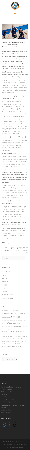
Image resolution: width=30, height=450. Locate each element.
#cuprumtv (4, 310)
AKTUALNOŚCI (15, 47)
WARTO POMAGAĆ (7, 298)
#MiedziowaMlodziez (6, 317)
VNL (21, 343)
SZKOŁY (4, 291)
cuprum (22, 331)
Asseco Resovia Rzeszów (21, 326)
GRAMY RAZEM (6, 282)
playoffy (10, 338)
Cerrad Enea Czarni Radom (14, 331)
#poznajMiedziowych (7, 320)
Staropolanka (9, 343)
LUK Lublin (16, 336)
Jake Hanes (13, 243)
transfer (13, 343)
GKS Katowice (11, 334)
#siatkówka (7, 323)
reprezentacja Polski (13, 341)
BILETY (4, 275)
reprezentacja (5, 341)
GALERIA (4, 278)
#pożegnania (14, 320)
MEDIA (4, 288)
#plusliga (7, 243)
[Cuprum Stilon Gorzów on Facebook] (10, 424)
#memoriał (22, 313)
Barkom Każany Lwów (6, 329)
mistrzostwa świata (21, 336)
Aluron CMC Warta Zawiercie (8, 326)
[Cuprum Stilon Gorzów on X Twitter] (15, 424)
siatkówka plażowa (23, 341)
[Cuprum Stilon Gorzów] (15, 5)
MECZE (4, 285)
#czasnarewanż (10, 310)
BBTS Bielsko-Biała (15, 329)
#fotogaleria (16, 310)
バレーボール (18, 346)
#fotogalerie (6, 313)
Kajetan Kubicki (18, 334)
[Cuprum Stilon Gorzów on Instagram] (4, 424)
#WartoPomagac (19, 323)
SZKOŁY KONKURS (7, 295)
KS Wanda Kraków (9, 336)
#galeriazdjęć (15, 313)
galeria (6, 334)
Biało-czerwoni (5, 331)
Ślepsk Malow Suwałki (10, 346)
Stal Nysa (4, 344)
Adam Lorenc (24, 323)
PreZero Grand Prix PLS (17, 339)
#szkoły (14, 323)
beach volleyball (22, 329)
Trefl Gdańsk (18, 344)
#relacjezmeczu (21, 320)
